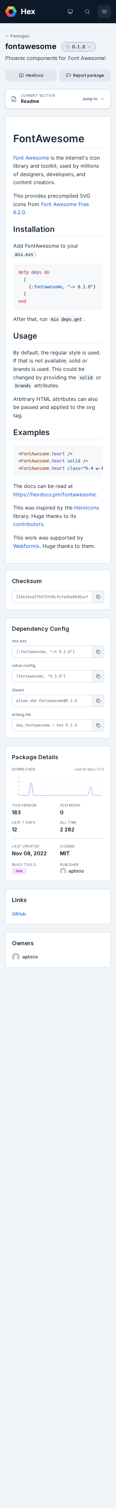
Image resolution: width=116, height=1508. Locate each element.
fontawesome (30, 46)
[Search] (87, 12)
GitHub (19, 914)
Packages (19, 36)
